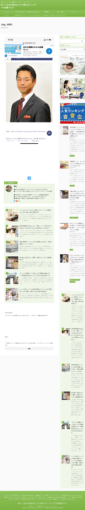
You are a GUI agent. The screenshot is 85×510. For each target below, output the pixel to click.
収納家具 (46, 12)
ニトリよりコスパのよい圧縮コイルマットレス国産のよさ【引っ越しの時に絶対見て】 (33, 15)
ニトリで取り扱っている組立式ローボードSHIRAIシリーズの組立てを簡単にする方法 (46, 15)
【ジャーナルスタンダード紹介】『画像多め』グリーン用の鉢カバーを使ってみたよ (59, 15)
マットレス (6, 12)
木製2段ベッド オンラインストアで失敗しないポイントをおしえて (77, 163)
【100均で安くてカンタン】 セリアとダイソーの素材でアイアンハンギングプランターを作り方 (20, 15)
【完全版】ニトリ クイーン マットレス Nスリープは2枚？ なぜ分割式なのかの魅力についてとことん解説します (77, 131)
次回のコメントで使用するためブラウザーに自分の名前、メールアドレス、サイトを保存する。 (29, 344)
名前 (6, 337)
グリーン (7, 15)
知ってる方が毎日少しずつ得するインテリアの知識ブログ (42, 503)
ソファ (73, 12)
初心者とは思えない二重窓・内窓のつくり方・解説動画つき (77, 395)
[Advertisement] (29, 160)
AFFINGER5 (60, 507)
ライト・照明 (60, 12)
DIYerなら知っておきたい (33, 12)
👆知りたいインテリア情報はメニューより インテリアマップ (42, 506)
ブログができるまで (20, 12)
